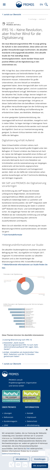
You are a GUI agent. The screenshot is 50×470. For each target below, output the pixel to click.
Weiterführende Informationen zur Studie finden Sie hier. (24, 266)
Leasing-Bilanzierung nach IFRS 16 (18, 340)
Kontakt (30, 413)
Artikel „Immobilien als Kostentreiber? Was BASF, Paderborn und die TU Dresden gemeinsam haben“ (21, 354)
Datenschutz (32, 421)
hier (28, 448)
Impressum (31, 417)
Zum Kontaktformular (13, 234)
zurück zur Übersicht (12, 14)
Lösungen (8, 413)
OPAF (6, 425)
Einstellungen (40, 459)
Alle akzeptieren (39, 466)
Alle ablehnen (21, 459)
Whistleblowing (33, 425)
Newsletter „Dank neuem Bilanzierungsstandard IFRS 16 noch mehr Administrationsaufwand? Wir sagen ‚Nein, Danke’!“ (21, 346)
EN (41, 4)
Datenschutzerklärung (11, 453)
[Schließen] (46, 429)
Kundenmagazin (10, 421)
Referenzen (8, 417)
